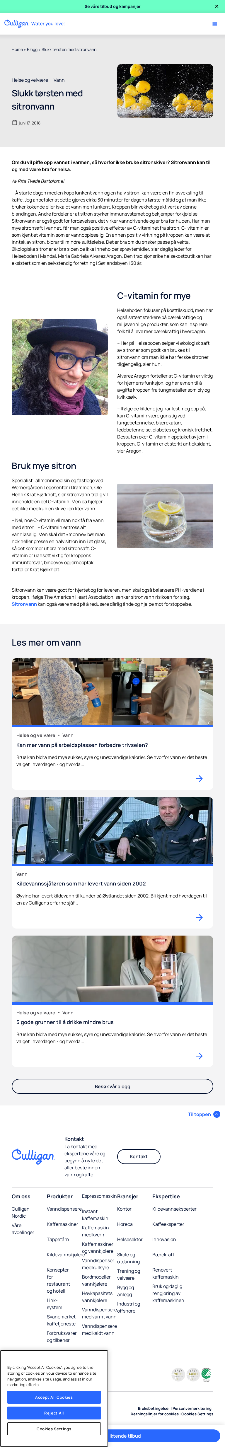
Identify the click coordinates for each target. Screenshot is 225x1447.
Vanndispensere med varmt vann (99, 1313)
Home (17, 49)
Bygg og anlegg (125, 1291)
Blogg (32, 49)
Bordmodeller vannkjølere (96, 1280)
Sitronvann (24, 604)
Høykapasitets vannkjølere (97, 1296)
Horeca (125, 1224)
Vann (59, 80)
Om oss (21, 1196)
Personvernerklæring (192, 1408)
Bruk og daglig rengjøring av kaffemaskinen (168, 1293)
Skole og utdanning (128, 1258)
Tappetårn (58, 1239)
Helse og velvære (30, 80)
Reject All (54, 1413)
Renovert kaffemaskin (165, 1273)
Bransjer (127, 1196)
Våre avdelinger (23, 1229)
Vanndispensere (64, 1209)
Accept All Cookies (54, 1397)
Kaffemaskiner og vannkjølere (97, 1247)
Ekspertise (166, 1196)
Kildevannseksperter (174, 1209)
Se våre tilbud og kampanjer (113, 6)
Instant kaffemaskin (95, 1214)
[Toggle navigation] (215, 24)
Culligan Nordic (21, 1212)
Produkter (60, 1196)
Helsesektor (130, 1239)
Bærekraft (163, 1254)
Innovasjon (164, 1239)
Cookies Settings (54, 1428)
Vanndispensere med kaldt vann (99, 1329)
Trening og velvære (128, 1274)
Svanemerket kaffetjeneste (61, 1320)
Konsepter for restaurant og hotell (58, 1280)
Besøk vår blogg (112, 1086)
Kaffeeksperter (168, 1224)
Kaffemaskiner (62, 1224)
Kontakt (139, 1156)
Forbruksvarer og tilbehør (62, 1336)
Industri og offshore (128, 1307)
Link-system (54, 1304)
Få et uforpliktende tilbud (112, 1436)
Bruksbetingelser (154, 1408)
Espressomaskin (99, 1196)
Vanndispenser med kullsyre (98, 1264)
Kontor (124, 1209)
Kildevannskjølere (66, 1254)
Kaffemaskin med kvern (95, 1231)
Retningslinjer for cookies (155, 1414)
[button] (204, 1114)
